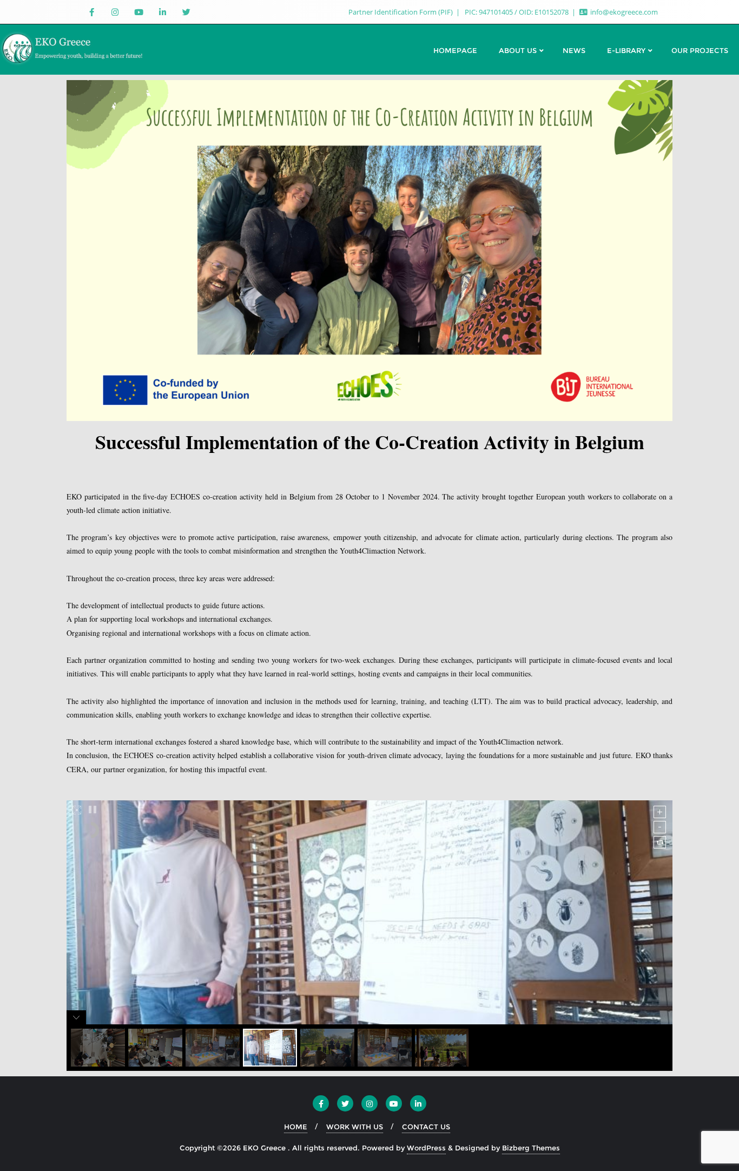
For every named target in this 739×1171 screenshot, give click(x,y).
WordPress (426, 1147)
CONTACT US (426, 1126)
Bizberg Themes (531, 1147)
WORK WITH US (354, 1126)
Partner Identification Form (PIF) (401, 12)
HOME (295, 1126)
